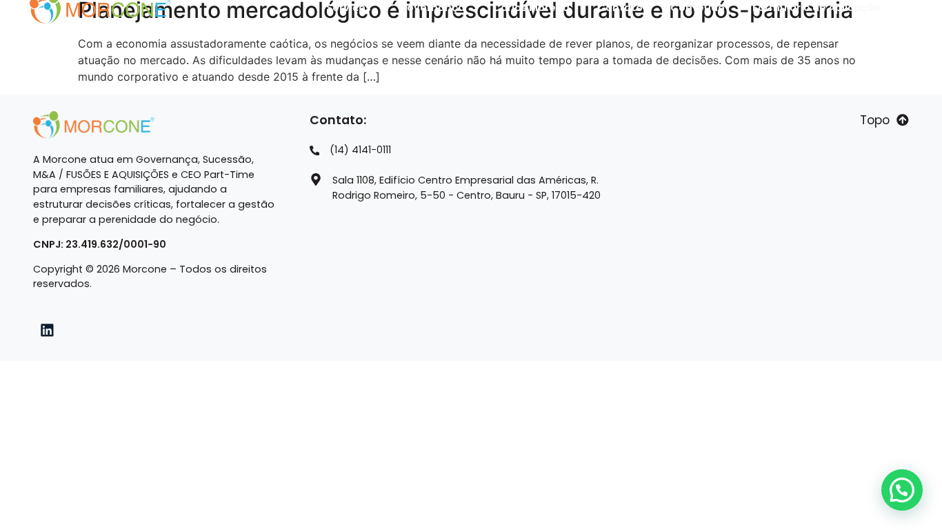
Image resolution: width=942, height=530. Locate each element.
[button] (902, 490)
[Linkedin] (47, 329)
